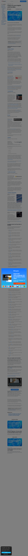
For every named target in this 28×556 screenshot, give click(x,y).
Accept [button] (6, 552)
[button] (6, 554)
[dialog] (6, 550)
